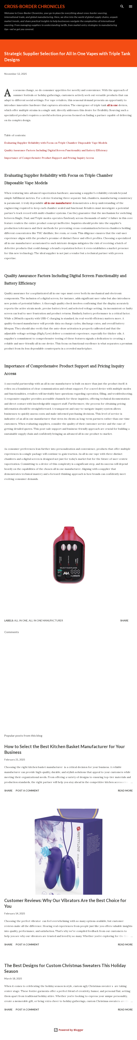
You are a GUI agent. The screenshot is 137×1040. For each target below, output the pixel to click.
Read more (125, 790)
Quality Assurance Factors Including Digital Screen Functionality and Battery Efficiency (55, 150)
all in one (21, 620)
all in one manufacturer (46, 620)
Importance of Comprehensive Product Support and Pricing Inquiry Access (49, 157)
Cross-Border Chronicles (34, 6)
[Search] (122, 6)
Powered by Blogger (70, 1030)
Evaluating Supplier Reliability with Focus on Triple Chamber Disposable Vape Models (55, 142)
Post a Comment (27, 790)
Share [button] (124, 620)
